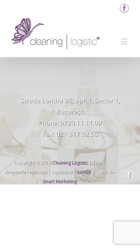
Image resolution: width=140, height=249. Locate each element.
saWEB (83, 172)
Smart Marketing (59, 181)
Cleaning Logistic (70, 162)
